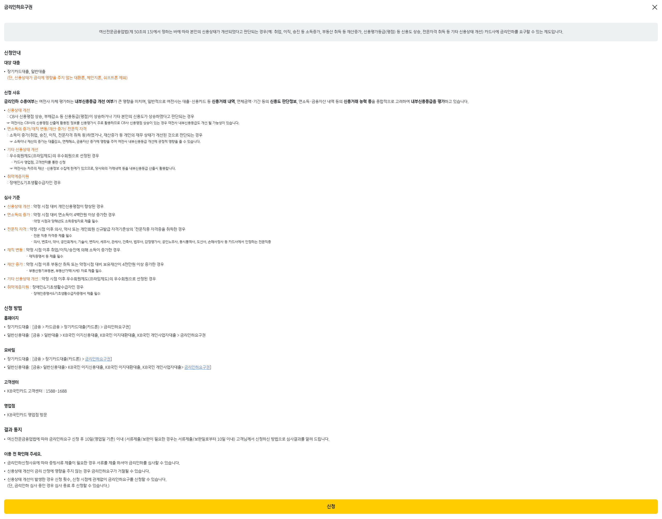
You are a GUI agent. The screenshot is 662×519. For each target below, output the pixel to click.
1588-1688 (56, 391)
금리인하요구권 (97, 359)
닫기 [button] (655, 5)
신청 (331, 506)
